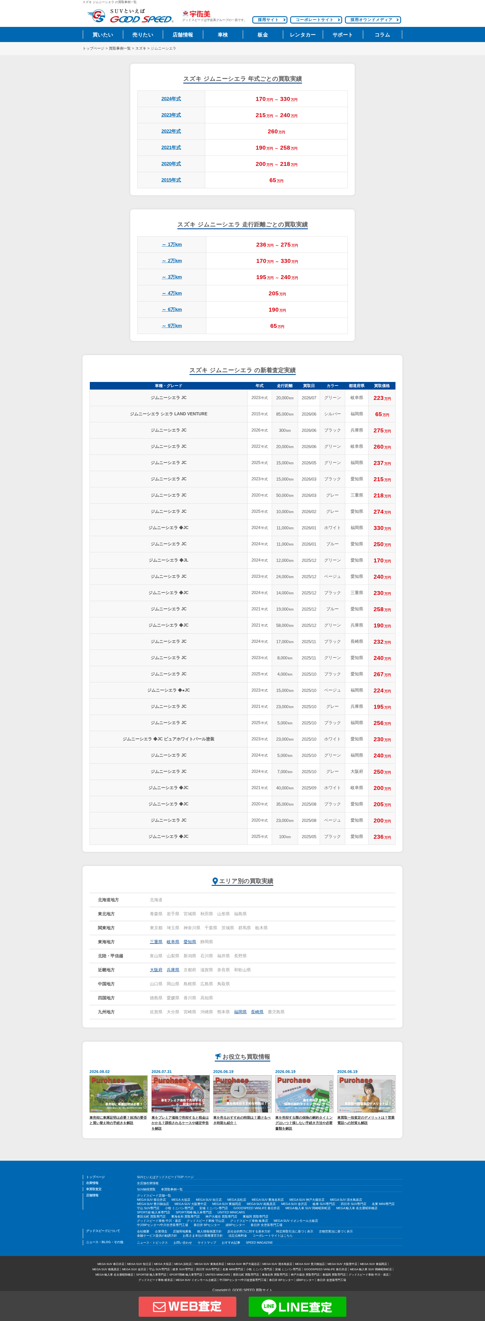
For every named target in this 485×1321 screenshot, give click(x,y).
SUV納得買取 (146, 1189)
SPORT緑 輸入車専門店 (153, 1212)
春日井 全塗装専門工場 (266, 1225)
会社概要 (143, 1231)
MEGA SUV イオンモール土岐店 (296, 1220)
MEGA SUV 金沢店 (294, 1204)
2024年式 (171, 98)
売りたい (142, 35)
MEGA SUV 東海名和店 (268, 1199)
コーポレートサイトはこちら (273, 1235)
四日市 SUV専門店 (353, 1204)
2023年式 (171, 115)
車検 (223, 35)
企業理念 (161, 1231)
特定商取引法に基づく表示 (294, 1231)
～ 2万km (172, 260)
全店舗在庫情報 (148, 1183)
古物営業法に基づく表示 (336, 1231)
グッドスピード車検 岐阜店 (249, 1220)
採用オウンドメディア (372, 19)
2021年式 (171, 147)
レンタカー (303, 35)
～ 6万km (172, 309)
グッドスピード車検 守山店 (206, 1220)
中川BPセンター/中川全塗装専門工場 (162, 1225)
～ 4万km (172, 293)
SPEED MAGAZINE (259, 1242)
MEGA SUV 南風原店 (261, 1204)
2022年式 (171, 131)
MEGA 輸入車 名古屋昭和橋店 (357, 1208)
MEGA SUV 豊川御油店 (153, 1204)
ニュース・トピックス (152, 1242)
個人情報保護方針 (209, 1231)
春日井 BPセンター (207, 1225)
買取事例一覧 (120, 48)
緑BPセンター (235, 1225)
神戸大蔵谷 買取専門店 (221, 1216)
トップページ (93, 48)
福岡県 (240, 1012)
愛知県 (190, 942)
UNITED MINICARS (231, 1212)
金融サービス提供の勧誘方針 (157, 1235)
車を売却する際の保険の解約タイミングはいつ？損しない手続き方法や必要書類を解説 (304, 1123)
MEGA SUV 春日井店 (151, 1199)
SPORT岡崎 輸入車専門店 (194, 1212)
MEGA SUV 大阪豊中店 (191, 1204)
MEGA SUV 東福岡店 (226, 1204)
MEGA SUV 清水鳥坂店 (346, 1199)
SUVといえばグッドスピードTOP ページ (165, 1177)
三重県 (156, 942)
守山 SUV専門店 (148, 1208)
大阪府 (156, 970)
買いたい (103, 35)
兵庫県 (173, 970)
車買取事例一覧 (172, 1189)
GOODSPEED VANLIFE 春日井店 (257, 1208)
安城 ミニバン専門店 (213, 1208)
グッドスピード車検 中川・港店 (159, 1220)
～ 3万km (172, 277)
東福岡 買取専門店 (255, 1216)
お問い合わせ (182, 1242)
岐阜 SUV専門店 (324, 1204)
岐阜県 (173, 942)
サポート (343, 35)
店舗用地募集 (182, 1231)
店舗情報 (183, 35)
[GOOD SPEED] (130, 16)
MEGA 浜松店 (236, 1199)
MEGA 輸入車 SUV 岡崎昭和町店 (308, 1208)
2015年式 (171, 180)
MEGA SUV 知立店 (209, 1199)
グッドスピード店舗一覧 (154, 1195)
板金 (263, 35)
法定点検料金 (237, 1235)
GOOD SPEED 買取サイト (252, 1290)
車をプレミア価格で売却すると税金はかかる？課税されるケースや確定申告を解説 (180, 1123)
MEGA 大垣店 (180, 1199)
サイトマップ (207, 1242)
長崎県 (257, 1012)
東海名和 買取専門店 (185, 1216)
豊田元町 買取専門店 (151, 1216)
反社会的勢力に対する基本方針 (249, 1231)
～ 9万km (172, 325)
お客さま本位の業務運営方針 (203, 1235)
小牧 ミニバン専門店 (179, 1208)
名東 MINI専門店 (383, 1204)
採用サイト (268, 19)
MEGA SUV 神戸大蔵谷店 (306, 1199)
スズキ (140, 48)
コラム (382, 35)
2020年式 (171, 163)
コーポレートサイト (315, 19)
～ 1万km (172, 244)
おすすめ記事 (231, 1242)
